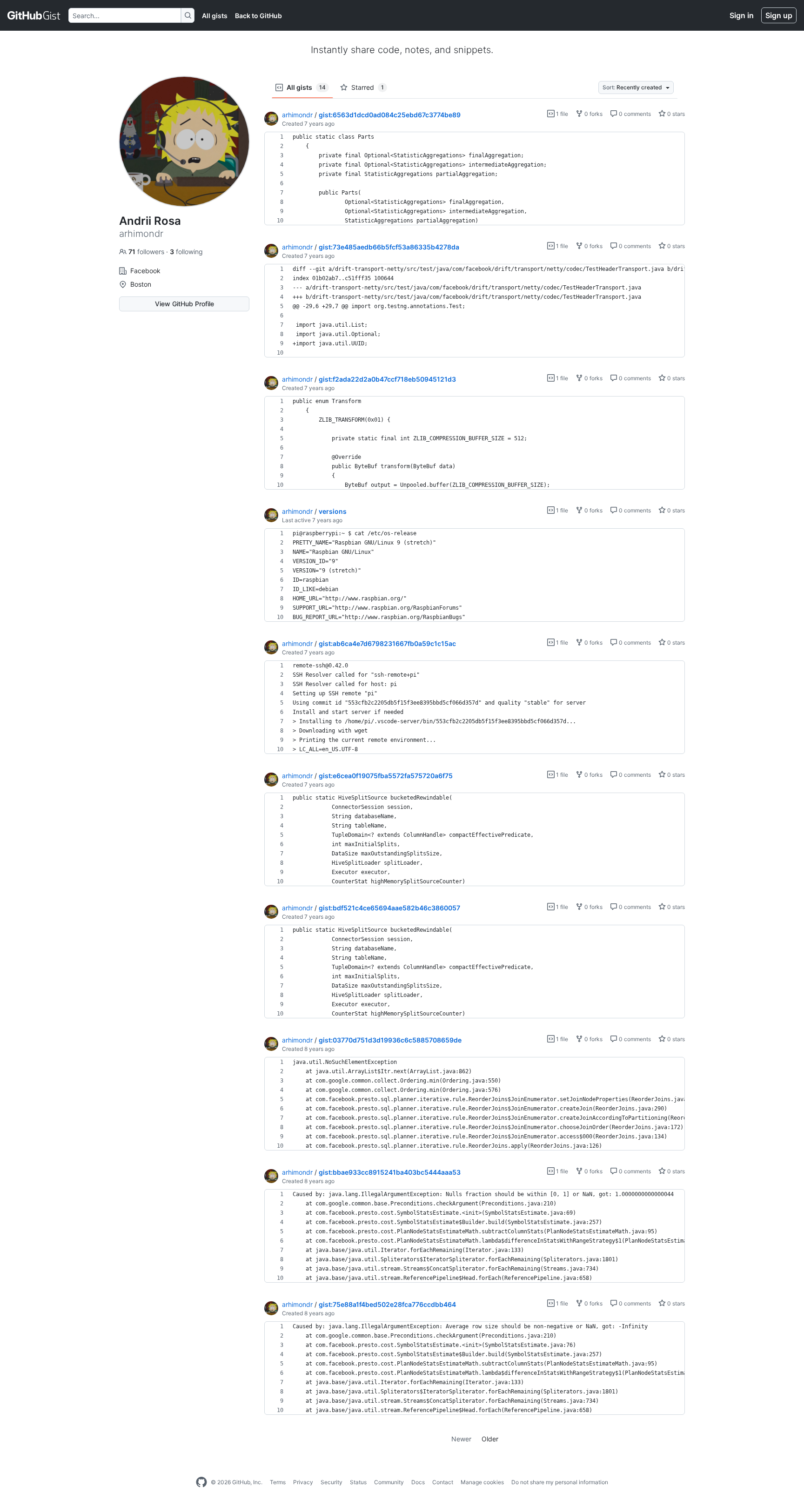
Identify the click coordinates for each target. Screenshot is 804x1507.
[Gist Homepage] (34, 15)
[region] (474, 178)
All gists (215, 16)
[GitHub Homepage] (201, 1482)
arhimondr (297, 115)
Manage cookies (482, 1482)
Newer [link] (461, 1439)
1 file (561, 113)
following (186, 252)
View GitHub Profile (184, 304)
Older (490, 1439)
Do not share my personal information (559, 1482)
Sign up (778, 15)
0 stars (675, 113)
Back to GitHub (258, 16)
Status (358, 1482)
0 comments (634, 113)
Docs (418, 1482)
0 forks (593, 113)
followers (147, 252)
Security (331, 1482)
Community (389, 1482)
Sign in (742, 15)
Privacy (303, 1482)
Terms (278, 1482)
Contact (442, 1482)
